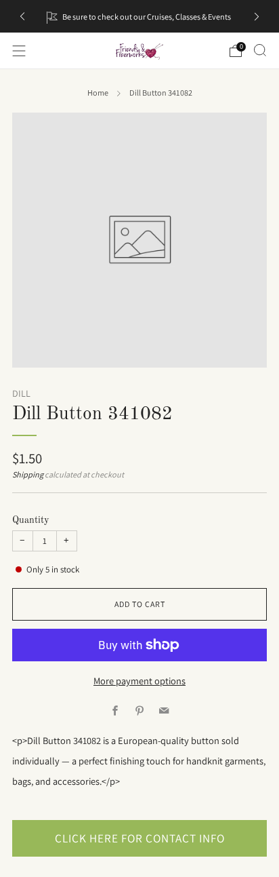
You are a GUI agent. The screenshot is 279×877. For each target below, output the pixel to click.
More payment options (139, 680)
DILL (21, 393)
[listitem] (139, 16)
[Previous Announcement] (22, 16)
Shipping (27, 474)
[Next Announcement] (257, 16)
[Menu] (19, 51)
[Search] (260, 50)
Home (97, 92)
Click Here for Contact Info (140, 838)
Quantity (30, 520)
